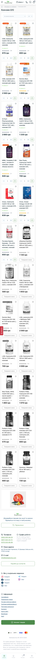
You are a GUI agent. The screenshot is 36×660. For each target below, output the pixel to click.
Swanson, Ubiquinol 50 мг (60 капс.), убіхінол (25, 469)
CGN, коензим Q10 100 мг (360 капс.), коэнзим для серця (8, 81)
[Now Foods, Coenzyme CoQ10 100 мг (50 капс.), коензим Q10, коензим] (26, 151)
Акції (2, 616)
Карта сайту (4, 611)
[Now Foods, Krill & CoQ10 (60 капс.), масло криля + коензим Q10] (9, 382)
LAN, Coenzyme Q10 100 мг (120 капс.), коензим (9, 358)
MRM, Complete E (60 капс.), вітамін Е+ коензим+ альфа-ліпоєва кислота (9, 163)
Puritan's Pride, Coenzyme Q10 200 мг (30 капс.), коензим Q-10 (8, 432)
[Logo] (8, 2)
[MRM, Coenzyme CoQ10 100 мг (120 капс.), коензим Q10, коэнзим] (26, 109)
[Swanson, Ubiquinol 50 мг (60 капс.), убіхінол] (26, 458)
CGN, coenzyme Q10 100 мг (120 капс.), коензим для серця (26, 41)
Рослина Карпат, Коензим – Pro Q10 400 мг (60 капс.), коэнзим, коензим (8, 244)
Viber (22, 579)
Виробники (4, 614)
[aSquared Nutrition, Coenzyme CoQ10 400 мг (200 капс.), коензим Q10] (26, 232)
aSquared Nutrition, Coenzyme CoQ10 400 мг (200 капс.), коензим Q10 (26, 244)
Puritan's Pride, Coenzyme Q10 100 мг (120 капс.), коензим (25, 395)
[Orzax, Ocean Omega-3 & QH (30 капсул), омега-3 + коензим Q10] (26, 192)
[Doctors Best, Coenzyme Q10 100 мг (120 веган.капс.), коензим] (9, 308)
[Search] (30, 2)
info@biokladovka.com (8, 558)
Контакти (3, 609)
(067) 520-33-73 (6, 540)
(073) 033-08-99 (7, 542)
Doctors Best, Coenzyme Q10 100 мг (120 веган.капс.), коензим (9, 320)
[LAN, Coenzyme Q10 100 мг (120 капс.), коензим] (9, 347)
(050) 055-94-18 (7, 537)
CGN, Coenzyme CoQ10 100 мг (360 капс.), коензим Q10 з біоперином (26, 284)
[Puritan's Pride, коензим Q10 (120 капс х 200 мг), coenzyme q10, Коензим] (26, 419)
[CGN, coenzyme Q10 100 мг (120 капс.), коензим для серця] (26, 29)
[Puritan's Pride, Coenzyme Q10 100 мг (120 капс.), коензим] (26, 382)
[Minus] (3, 58)
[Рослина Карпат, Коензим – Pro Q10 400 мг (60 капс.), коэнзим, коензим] (9, 232)
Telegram (23, 576)
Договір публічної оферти (8, 602)
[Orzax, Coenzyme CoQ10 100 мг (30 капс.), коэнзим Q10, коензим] (9, 192)
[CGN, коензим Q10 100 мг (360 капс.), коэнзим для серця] (9, 69)
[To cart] (15, 58)
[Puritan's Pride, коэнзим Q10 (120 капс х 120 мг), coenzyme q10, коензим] (9, 458)
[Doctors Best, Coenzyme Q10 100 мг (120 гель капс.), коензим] (26, 69)
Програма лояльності (7, 606)
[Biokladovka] (18, 514)
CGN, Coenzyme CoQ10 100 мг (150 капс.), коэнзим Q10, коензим (9, 42)
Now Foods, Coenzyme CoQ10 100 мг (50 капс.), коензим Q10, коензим (25, 164)
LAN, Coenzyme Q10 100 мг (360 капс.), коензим (26, 358)
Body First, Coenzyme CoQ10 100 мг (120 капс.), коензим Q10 (9, 282)
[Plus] (11, 58)
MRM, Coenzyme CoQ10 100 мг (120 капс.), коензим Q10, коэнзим (26, 122)
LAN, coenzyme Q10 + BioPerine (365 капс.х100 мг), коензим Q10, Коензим (26, 321)
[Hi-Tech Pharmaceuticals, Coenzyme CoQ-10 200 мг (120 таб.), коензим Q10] (9, 109)
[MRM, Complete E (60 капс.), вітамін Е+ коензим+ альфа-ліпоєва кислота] (9, 151)
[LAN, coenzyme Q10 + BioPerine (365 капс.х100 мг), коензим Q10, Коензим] (26, 308)
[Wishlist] (15, 23)
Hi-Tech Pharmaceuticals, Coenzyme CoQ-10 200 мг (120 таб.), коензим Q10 (8, 123)
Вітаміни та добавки (10, 6)
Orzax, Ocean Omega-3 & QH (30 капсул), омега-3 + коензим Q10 (25, 205)
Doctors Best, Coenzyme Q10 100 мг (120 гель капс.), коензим (26, 82)
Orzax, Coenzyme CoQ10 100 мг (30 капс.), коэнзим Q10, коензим (9, 205)
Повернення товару (7, 599)
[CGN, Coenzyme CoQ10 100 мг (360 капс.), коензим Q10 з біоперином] (26, 271)
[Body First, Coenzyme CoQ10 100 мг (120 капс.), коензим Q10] (9, 271)
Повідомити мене (26, 259)
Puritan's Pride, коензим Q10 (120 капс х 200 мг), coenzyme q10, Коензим (25, 433)
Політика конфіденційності (9, 604)
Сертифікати (4, 597)
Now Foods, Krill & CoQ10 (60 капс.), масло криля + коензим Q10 (8, 395)
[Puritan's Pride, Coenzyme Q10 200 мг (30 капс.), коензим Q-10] (9, 419)
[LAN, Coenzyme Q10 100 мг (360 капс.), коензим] (26, 347)
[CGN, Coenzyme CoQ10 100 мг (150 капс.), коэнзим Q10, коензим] (9, 29)
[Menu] (2, 2)
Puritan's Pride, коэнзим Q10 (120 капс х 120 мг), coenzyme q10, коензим (8, 471)
